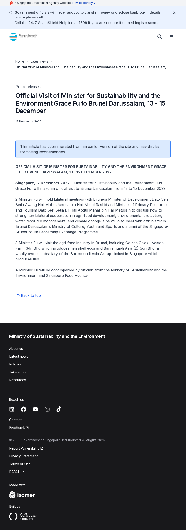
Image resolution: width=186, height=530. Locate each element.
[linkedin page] (12, 409)
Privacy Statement (23, 456)
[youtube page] (35, 409)
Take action (18, 372)
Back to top (31, 295)
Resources (17, 380)
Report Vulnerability (24, 448)
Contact (15, 420)
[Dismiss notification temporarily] (174, 12)
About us (16, 348)
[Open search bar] (159, 36)
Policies (15, 364)
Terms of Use (20, 464)
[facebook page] (23, 409)
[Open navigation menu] (171, 36)
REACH (14, 471)
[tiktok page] (59, 409)
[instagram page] (47, 409)
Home (19, 61)
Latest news (39, 61)
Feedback (17, 427)
